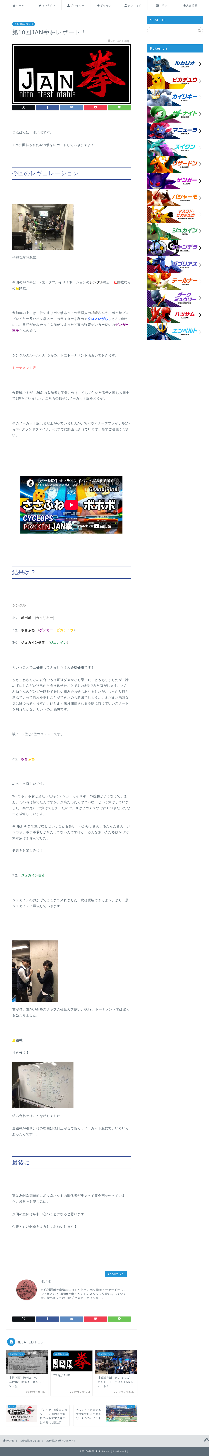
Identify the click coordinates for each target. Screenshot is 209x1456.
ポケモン (106, 5)
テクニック (135, 5)
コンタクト (49, 5)
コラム (163, 5)
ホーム (20, 5)
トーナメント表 (24, 368)
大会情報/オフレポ (23, 24)
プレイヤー (77, 5)
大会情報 (192, 5)
